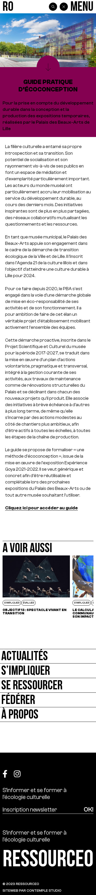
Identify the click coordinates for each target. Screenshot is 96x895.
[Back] (64, 7)
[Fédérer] (48, 700)
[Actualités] (48, 656)
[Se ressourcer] (48, 685)
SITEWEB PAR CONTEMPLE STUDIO (32, 890)
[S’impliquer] (48, 671)
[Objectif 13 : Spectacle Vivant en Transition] (36, 586)
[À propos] (48, 714)
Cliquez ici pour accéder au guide (41, 507)
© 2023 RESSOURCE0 (21, 884)
